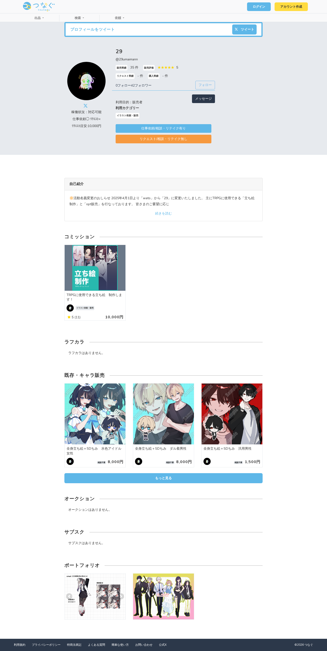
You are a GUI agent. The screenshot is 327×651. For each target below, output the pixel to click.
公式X (163, 645)
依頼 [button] (118, 18)
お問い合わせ (143, 645)
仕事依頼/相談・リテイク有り (163, 128)
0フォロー (123, 85)
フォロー (205, 85)
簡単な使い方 (120, 645)
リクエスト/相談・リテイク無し (163, 139)
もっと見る (163, 478)
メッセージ (203, 98)
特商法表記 (74, 645)
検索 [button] (78, 18)
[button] (69, 596)
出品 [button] (38, 18)
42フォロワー (141, 85)
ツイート (247, 29)
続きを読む (163, 213)
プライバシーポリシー (46, 645)
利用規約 (19, 645)
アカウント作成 (291, 7)
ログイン (259, 7)
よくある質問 (96, 645)
